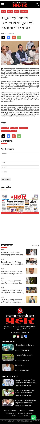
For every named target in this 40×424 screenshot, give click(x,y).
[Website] (14, 336)
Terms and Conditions (10, 410)
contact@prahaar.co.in (23, 332)
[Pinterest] (14, 37)
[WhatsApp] (19, 37)
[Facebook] (8, 37)
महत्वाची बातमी (24, 11)
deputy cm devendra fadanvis (8, 131)
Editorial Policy (10, 413)
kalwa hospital (5, 128)
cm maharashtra (23, 128)
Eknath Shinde (14, 128)
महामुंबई (3, 11)
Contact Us (29, 413)
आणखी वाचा (35, 245)
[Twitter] (3, 37)
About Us (31, 410)
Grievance (13, 415)
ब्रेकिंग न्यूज (10, 11)
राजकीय (17, 11)
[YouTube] (18, 336)
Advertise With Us (24, 415)
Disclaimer (22, 410)
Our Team (20, 413)
